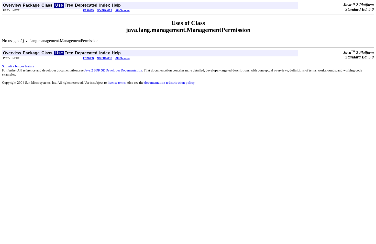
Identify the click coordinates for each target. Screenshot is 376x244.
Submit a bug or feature (18, 66)
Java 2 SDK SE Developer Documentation (113, 70)
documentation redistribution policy (169, 82)
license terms (117, 82)
